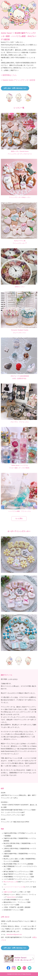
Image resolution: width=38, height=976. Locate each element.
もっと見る (19, 518)
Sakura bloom (11, 897)
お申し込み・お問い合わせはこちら (15, 88)
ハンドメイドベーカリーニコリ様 (14, 887)
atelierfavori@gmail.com (14, 934)
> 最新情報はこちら (9, 75)
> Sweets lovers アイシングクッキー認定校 (18, 80)
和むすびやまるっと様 (11, 881)
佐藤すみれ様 (8, 892)
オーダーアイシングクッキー (19, 531)
